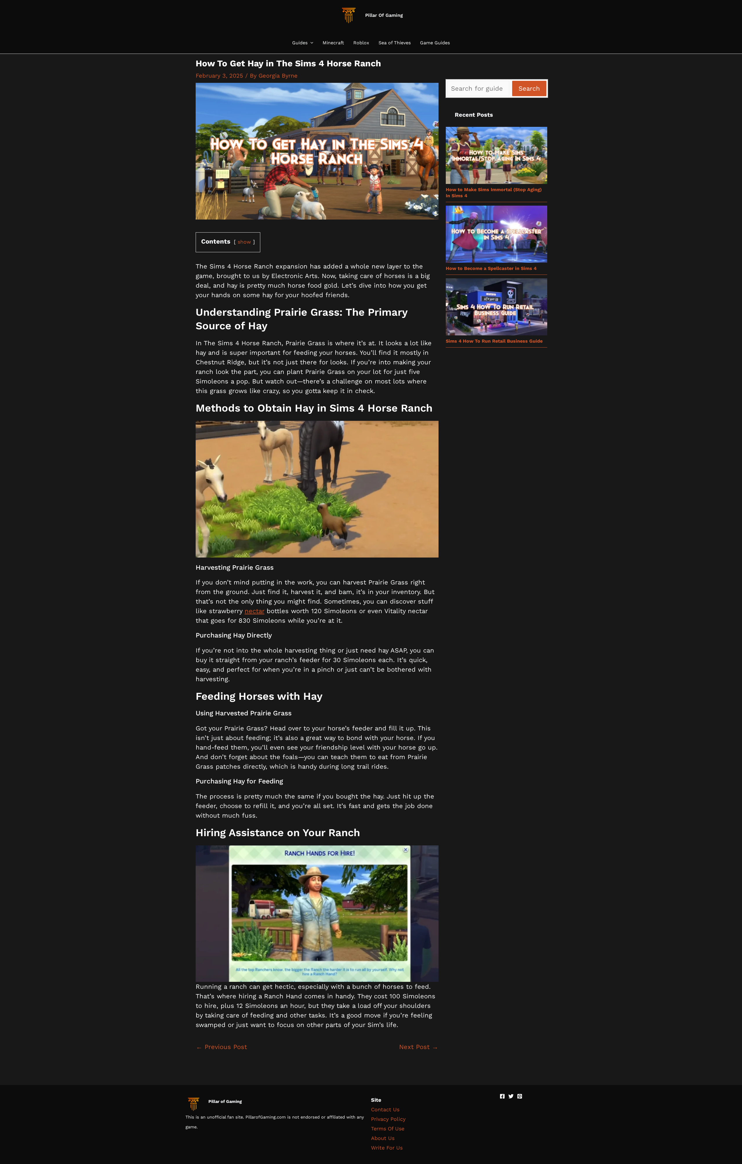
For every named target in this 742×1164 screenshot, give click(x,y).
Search (529, 88)
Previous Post (221, 1046)
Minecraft (333, 43)
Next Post (418, 1046)
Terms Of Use (387, 1128)
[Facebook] (502, 1096)
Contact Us (385, 1109)
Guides (300, 43)
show (244, 242)
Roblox (361, 43)
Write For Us (387, 1148)
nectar (254, 611)
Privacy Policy (388, 1119)
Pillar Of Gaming (384, 15)
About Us (382, 1138)
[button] (310, 43)
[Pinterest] (519, 1096)
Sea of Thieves (395, 43)
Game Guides (435, 43)
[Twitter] (511, 1096)
